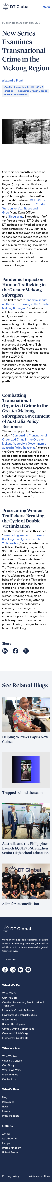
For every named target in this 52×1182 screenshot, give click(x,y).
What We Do (9, 993)
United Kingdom (11, 1147)
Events (6, 1111)
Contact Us (9, 1079)
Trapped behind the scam (22, 793)
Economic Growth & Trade (32, 91)
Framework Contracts (15, 1038)
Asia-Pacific (9, 1138)
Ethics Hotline (10, 960)
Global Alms (15, 216)
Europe (6, 1143)
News (5, 1106)
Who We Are (9, 1056)
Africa (6, 1133)
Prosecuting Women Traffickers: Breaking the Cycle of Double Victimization (23, 539)
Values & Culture (12, 1060)
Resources (8, 1101)
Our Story (8, 1065)
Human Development (15, 94)
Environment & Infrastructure (19, 1014)
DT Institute (37, 200)
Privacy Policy (10, 1176)
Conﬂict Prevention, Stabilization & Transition (23, 1004)
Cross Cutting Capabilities (18, 1028)
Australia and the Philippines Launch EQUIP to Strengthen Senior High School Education (25, 848)
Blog (4, 1097)
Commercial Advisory (15, 1033)
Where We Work (11, 1070)
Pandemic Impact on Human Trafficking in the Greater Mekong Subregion (26, 304)
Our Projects (9, 997)
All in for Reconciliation (20, 904)
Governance (9, 1019)
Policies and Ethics (39, 1176)
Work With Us (10, 1074)
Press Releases (10, 1115)
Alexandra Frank (12, 80)
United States (10, 1152)
